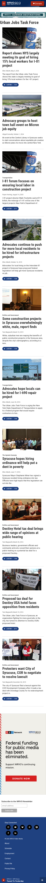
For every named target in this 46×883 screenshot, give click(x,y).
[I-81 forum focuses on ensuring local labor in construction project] (21, 162)
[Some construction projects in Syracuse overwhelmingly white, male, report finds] (21, 299)
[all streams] (43, 880)
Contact (8, 858)
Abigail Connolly (7, 134)
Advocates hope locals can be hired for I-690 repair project (21, 393)
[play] (3, 880)
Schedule (8, 848)
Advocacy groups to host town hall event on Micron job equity (20, 125)
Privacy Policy (10, 869)
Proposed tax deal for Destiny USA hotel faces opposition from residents (20, 603)
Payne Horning (7, 195)
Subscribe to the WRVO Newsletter (16, 801)
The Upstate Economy (9, 455)
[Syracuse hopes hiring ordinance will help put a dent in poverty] (21, 439)
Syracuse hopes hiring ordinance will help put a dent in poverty (19, 463)
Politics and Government (10, 315)
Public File (8, 863)
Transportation (7, 178)
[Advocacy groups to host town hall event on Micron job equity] (21, 105)
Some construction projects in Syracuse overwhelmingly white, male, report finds (22, 323)
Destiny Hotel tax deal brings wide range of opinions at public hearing (22, 533)
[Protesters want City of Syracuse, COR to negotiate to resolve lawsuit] (21, 649)
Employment (9, 853)
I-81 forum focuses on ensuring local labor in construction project (18, 185)
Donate (38, 3)
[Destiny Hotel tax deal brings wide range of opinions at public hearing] (21, 509)
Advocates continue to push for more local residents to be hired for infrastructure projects (22, 251)
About (7, 843)
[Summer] (23, 15)
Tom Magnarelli (7, 332)
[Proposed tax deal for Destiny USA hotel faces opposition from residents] (21, 579)
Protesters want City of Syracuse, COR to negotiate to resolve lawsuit (21, 672)
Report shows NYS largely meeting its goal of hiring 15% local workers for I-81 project (21, 59)
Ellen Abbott (6, 71)
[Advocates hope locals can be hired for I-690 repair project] (21, 369)
